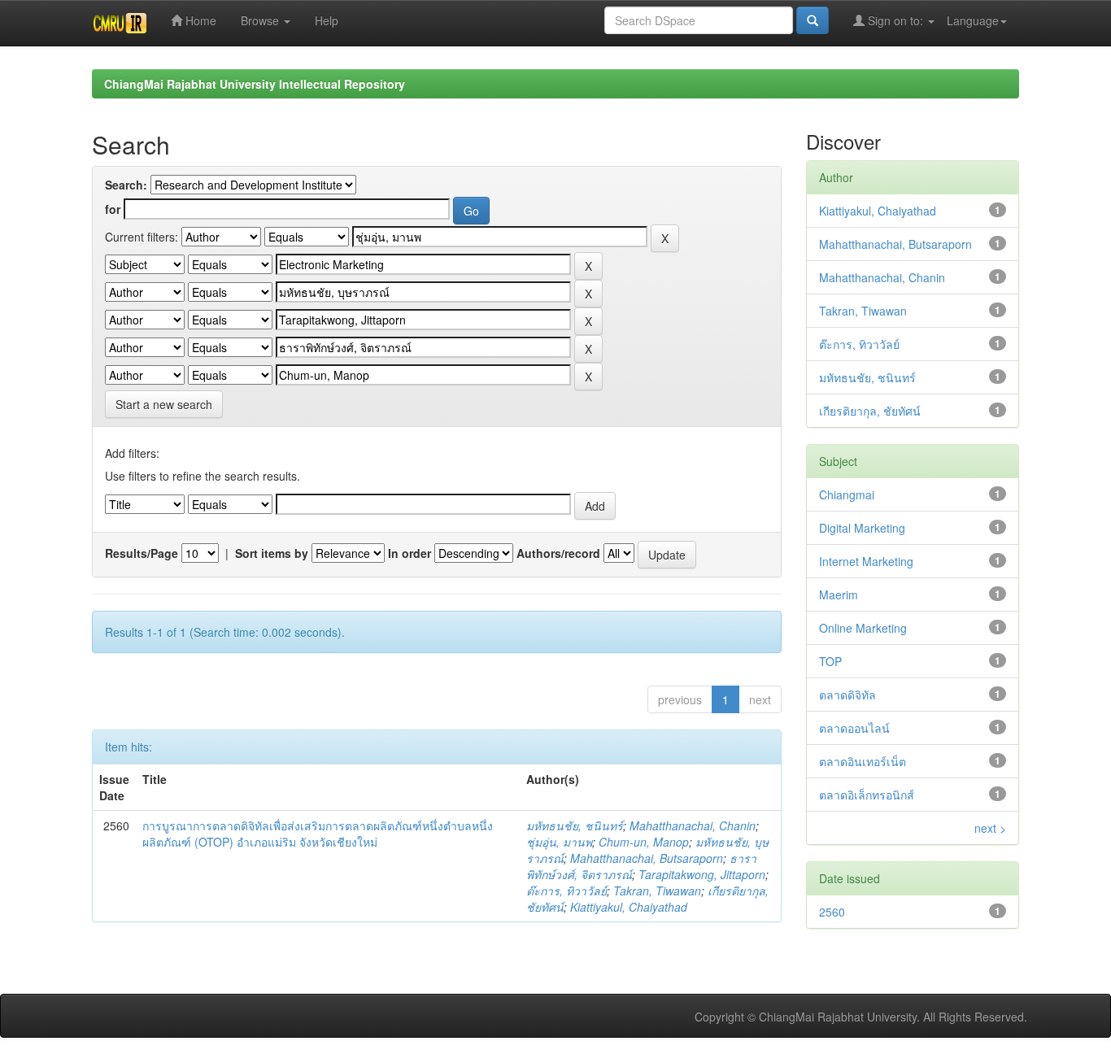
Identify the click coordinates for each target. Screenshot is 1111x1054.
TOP (830, 661)
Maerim (838, 594)
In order (409, 553)
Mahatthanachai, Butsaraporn (646, 858)
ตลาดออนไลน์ (854, 728)
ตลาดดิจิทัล (847, 694)
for (112, 209)
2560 (832, 912)
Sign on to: (895, 20)
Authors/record (558, 553)
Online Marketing (863, 628)
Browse (261, 20)
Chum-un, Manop (644, 842)
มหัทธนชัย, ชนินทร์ (574, 825)
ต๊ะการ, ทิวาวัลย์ (566, 890)
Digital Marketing (862, 528)
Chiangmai (846, 494)
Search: (126, 184)
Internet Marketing (866, 561)
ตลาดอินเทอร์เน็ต (862, 761)
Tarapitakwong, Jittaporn (701, 874)
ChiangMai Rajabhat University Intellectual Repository (254, 84)
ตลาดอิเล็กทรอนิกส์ (866, 794)
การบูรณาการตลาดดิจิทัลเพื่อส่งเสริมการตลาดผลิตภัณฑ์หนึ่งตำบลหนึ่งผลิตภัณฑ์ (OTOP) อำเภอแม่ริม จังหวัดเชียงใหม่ (317, 833)
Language (973, 20)
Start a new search (163, 404)
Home (199, 20)
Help (326, 20)
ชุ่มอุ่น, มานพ (559, 842)
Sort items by (271, 553)
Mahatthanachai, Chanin (693, 825)
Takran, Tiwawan (657, 890)
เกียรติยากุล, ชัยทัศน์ (870, 411)
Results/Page (141, 553)
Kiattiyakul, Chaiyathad (628, 907)
